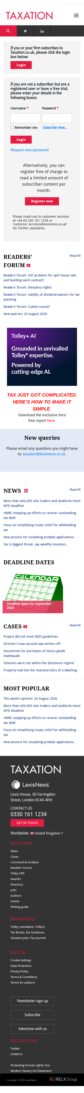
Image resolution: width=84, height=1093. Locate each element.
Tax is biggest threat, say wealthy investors (35, 544)
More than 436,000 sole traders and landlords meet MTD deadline (42, 503)
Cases (14, 856)
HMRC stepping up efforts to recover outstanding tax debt (40, 515)
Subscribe (32, 1015)
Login (21, 65)
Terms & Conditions (23, 977)
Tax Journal (38, 938)
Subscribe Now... (55, 127)
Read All (75, 255)
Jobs (13, 890)
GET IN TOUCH (27, 823)
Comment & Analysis (24, 862)
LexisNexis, (27, 927)
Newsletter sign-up (32, 1001)
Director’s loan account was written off (32, 644)
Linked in (16, 1054)
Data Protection (21, 966)
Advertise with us (32, 1029)
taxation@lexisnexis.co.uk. (44, 454)
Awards (15, 879)
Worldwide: (35, 833)
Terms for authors (22, 982)
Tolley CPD (17, 873)
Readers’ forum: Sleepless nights (28, 287)
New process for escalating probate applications (39, 537)
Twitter (15, 1048)
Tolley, (15, 927)
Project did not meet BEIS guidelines (31, 636)
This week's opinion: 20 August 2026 (30, 698)
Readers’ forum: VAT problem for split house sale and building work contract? (40, 277)
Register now (42, 201)
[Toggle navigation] (75, 15)
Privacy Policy (19, 971)
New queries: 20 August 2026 (25, 314)
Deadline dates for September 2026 (29, 606)
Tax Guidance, (35, 932)
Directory (16, 884)
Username (19, 108)
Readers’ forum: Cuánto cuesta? (27, 307)
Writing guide (19, 907)
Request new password (29, 150)
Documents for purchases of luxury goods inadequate (34, 653)
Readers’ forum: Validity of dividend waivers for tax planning (42, 297)
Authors (15, 895)
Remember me (26, 127)
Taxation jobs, (20, 938)
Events (14, 901)
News (14, 851)
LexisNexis (30, 1080)
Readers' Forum (21, 868)
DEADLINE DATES (29, 562)
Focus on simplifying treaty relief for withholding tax (40, 527)
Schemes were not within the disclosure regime (39, 663)
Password (50, 108)
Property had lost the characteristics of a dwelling (40, 670)
